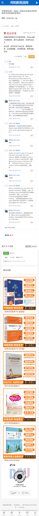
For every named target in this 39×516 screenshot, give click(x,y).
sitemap (21, 507)
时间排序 (34, 246)
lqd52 (10, 72)
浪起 (10, 61)
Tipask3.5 (13, 510)
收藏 (6, 257)
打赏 (32, 56)
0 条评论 (6, 26)
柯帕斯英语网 (7, 505)
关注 (6, 253)
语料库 (17, 26)
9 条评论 (19, 56)
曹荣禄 (11, 100)
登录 (9, 227)
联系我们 (17, 505)
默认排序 (28, 246)
